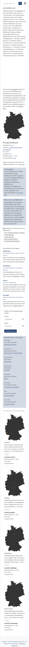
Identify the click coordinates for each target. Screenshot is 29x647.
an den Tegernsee (9, 235)
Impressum (22, 643)
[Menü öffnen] (25, 3)
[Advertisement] (14, 72)
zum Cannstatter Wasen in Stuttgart (14, 232)
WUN (14, 158)
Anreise (6, 316)
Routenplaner (14, 89)
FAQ (23, 164)
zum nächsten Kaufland (11, 239)
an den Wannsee (9, 237)
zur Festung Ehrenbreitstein (12, 241)
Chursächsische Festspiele (11, 387)
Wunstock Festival (9, 404)
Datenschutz (14, 645)
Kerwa (6, 378)
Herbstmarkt (7, 361)
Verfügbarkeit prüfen (10, 331)
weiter (7, 454)
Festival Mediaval (9, 395)
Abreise (6, 323)
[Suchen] (20, 3)
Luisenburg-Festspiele (10, 344)
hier (14, 32)
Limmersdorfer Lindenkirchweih (13, 353)
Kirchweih (7, 370)
